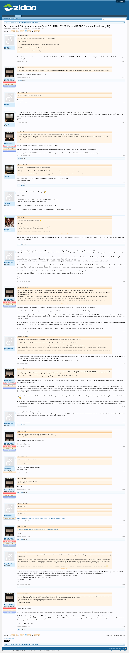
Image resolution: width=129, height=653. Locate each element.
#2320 (123, 626)
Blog (12, 15)
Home (7, 15)
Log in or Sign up (120, 1)
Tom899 (6, 124)
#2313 (123, 422)
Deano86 (6, 229)
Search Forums (7, 18)
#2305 (123, 155)
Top (123, 648)
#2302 (123, 77)
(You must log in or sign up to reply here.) (116, 635)
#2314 (123, 446)
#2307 (123, 211)
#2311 (124, 363)
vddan (18, 587)
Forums (18, 16)
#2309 (123, 281)
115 (23, 31)
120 (35, 31)
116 (25, 31)
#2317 (123, 520)
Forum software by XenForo (15, 650)
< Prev (13, 31)
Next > (37, 31)
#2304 (123, 122)
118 (30, 31)
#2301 (123, 61)
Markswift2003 (34, 28)
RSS (125, 648)
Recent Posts (16, 18)
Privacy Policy (123, 650)
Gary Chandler (8, 262)
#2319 (123, 584)
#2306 (123, 182)
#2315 (123, 472)
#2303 (123, 103)
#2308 (123, 242)
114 (21, 31)
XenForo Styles (42, 650)
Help (117, 648)
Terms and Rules (115, 650)
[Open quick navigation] (124, 22)
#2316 (123, 489)
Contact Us (112, 648)
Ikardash (6, 47)
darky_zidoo (8, 468)
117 (28, 31)
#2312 (123, 406)
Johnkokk (7, 203)
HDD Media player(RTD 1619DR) (18, 28)
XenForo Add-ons (33, 650)
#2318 (123, 536)
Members (25, 15)
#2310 (123, 331)
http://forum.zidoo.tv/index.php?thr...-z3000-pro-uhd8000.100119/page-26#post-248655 (41, 518)
